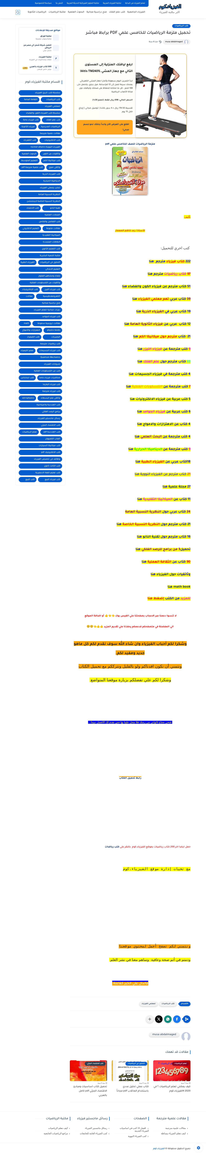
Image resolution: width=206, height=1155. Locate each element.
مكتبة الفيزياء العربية (112, 3)
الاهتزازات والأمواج (31, 330)
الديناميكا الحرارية (51, 181)
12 (157, 324)
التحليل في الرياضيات (50, 262)
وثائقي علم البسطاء (50, 398)
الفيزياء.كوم (159, 1149)
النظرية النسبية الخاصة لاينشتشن (43, 201)
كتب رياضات (112, 847)
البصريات (55, 337)
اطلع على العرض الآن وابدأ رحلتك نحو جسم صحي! (106, 127)
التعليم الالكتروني (30, 228)
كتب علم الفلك (117, 12)
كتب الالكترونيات (52, 140)
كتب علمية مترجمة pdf (32, 167)
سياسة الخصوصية (43, 3)
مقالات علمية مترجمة (50, 133)
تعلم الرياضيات (29, 432)
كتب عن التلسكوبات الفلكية (47, 371)
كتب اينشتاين (27, 378)
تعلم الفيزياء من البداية (135, 3)
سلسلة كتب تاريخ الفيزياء (47, 93)
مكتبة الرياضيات (57, 12)
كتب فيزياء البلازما (51, 384)
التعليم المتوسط (29, 161)
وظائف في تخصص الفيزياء (47, 459)
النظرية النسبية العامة (49, 194)
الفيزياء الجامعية (136, 12)
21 (153, 524)
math (26, 323)
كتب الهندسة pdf (52, 432)
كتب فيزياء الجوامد (51, 317)
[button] (177, 1019)
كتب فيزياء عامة (30, 120)
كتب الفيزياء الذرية (51, 174)
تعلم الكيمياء (27, 351)
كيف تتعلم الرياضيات (58, 1128)
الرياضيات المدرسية (50, 127)
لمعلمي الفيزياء (148, 1004)
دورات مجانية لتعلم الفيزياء (47, 310)
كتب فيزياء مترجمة (51, 391)
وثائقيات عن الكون (51, 154)
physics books (53, 330)
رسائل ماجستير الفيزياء (49, 418)
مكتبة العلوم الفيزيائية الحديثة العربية (83, 3)
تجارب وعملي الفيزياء (50, 188)
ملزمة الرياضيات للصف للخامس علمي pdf (130, 144)
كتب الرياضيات (181, 26)
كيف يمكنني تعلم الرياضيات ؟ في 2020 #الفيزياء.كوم (172, 1088)
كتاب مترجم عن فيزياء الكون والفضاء (156, 287)
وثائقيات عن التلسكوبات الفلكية (45, 283)
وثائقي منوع (54, 167)
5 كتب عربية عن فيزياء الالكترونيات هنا (160, 399)
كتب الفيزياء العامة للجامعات (93, 1133)
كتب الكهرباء (30, 140)
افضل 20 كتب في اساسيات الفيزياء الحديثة (134, 1129)
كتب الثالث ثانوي (52, 466)
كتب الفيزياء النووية (137, 1136)
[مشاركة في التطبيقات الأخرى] (150, 1019)
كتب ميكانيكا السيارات (49, 446)
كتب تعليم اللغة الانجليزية (47, 473)
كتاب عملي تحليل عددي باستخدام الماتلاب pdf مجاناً (133, 1088)
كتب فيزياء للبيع (52, 479)
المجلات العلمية (52, 215)
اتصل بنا (59, 3)
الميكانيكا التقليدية (51, 235)
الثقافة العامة (30, 99)
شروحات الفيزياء (52, 364)
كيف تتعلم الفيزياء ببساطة (173, 1133)
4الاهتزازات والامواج (163, 424)
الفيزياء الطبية (28, 262)
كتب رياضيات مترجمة (50, 344)
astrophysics (28, 398)
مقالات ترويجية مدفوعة (49, 323)
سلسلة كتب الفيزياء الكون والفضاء (43, 113)
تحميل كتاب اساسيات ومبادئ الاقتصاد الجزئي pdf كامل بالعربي (90, 1091)
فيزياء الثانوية (28, 127)
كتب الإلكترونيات (30, 289)
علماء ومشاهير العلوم (49, 276)
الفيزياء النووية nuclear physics (45, 147)
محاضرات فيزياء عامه (49, 378)
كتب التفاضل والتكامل (49, 222)
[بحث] (18, 12)
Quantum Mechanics (50, 357)
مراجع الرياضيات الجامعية (56, 1133)
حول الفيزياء (170, 574)
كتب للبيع (30, 479)
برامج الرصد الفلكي (51, 412)
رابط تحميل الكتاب (130, 778)
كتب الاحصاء (33, 208)
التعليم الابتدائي (52, 269)
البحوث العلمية (76, 12)
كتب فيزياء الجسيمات (49, 351)
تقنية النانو (163, 537)
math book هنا (179, 587)
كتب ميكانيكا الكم (51, 161)
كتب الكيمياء (33, 337)
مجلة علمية (176, 487)
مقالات (29, 296)
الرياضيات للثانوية (37, 12)
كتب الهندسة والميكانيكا (48, 405)
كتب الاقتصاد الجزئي (50, 425)
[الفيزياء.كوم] (170, 9)
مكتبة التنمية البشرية (50, 256)
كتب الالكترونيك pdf (50, 452)
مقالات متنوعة (53, 228)
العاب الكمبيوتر (53, 439)
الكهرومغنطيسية (51, 296)
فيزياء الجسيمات (159, 374)
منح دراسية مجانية (97, 12)
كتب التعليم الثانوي (51, 249)
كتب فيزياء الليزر (52, 289)
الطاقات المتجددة (51, 242)
